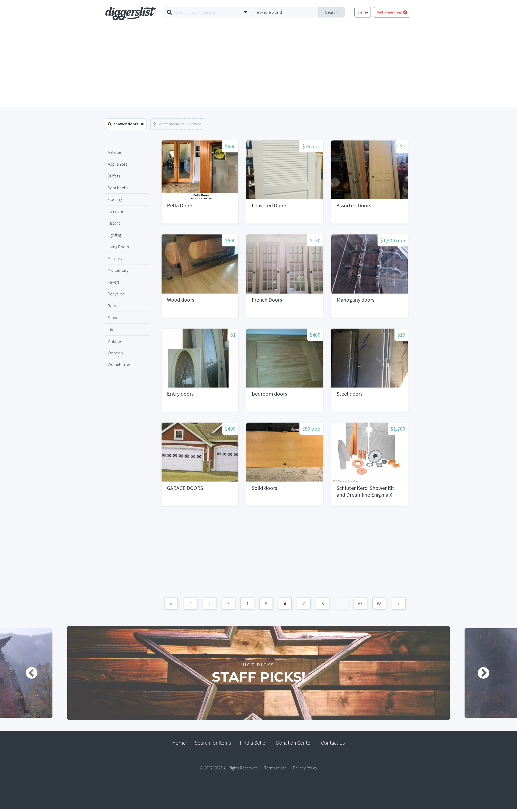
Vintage (114, 341)
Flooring (115, 199)
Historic (114, 223)
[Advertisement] (258, 67)
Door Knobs (118, 187)
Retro (113, 305)
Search (331, 12)
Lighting (114, 235)
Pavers (113, 282)
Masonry (115, 258)
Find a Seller (253, 742)
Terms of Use (275, 767)
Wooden (115, 352)
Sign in (362, 12)
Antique (114, 152)
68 (379, 603)
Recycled (116, 294)
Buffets (114, 176)
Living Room (118, 246)
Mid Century (118, 270)
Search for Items (213, 742)
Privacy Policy (305, 767)
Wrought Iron (119, 364)
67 (360, 603)
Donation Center (294, 742)
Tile (111, 329)
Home (179, 742)
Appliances (117, 164)
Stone (113, 317)
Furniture (115, 211)
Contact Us (333, 742)
